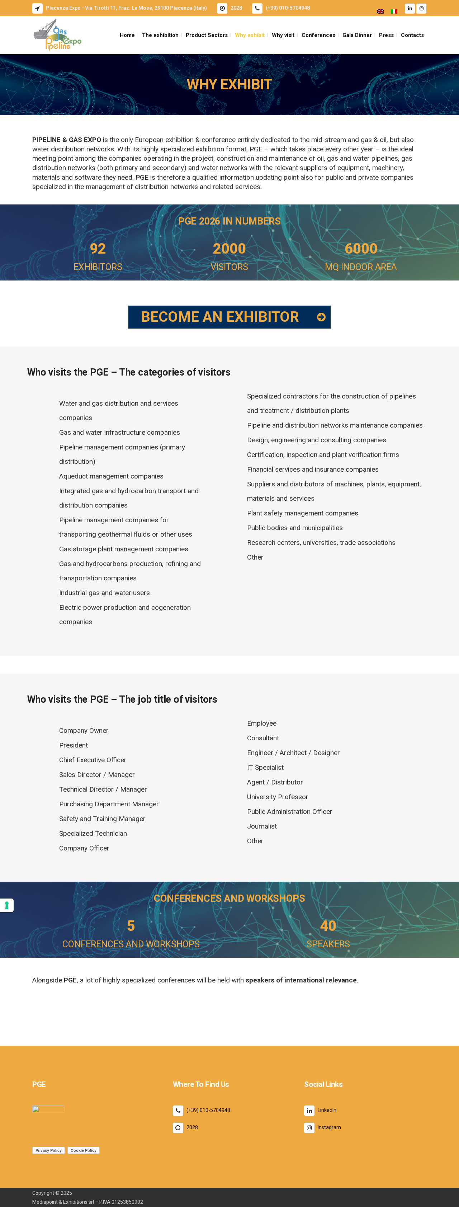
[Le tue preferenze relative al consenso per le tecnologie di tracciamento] (7, 905)
